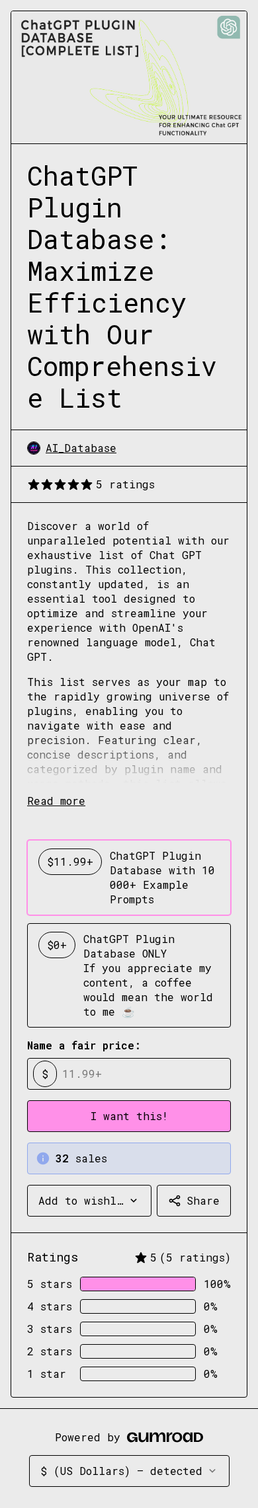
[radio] (129, 877)
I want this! (129, 1116)
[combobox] (89, 1201)
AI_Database (81, 448)
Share (203, 1200)
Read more (56, 801)
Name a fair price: (84, 1045)
